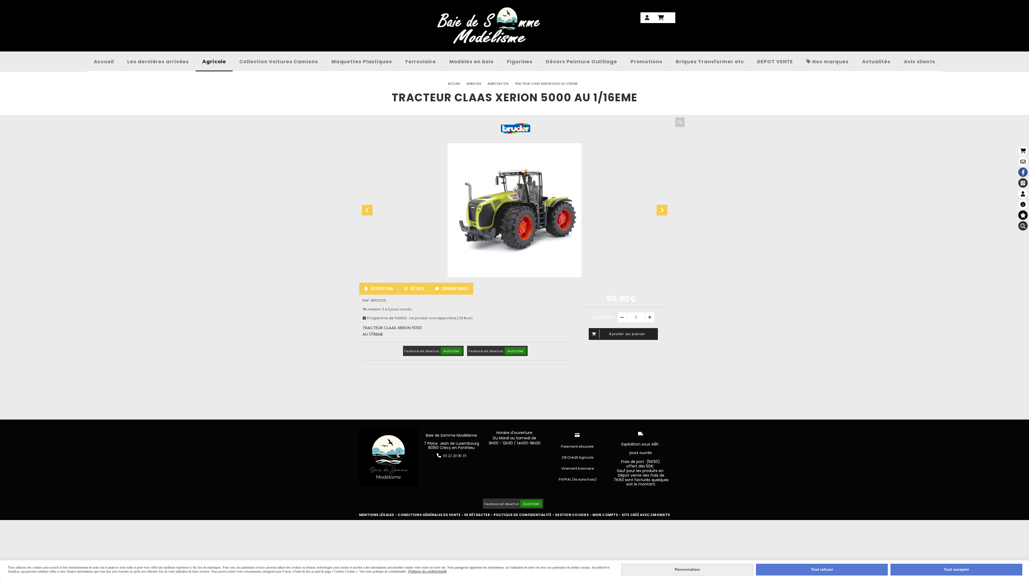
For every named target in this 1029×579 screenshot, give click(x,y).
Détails (417, 288)
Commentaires (455, 288)
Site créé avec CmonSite (646, 515)
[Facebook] (1023, 172)
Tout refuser (822, 569)
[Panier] (1023, 150)
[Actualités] (1023, 204)
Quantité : (603, 317)
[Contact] (1023, 161)
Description (381, 288)
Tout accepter (956, 569)
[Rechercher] (680, 122)
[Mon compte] (1023, 193)
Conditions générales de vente (429, 515)
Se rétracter (477, 515)
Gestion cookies (572, 515)
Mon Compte (605, 515)
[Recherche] (1023, 226)
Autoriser (451, 351)
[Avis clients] (1023, 215)
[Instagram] (1023, 183)
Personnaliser (687, 569)
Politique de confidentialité (522, 515)
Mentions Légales (376, 515)
